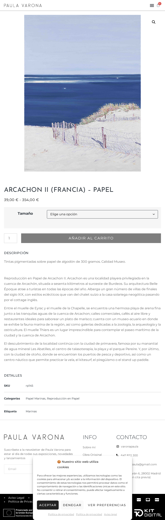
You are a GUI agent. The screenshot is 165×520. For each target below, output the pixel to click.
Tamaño (25, 213)
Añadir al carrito (91, 238)
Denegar (72, 505)
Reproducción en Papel (63, 398)
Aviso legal (110, 514)
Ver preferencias (107, 505)
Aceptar (48, 505)
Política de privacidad (61, 514)
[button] (151, 5)
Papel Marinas (35, 398)
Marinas (31, 411)
